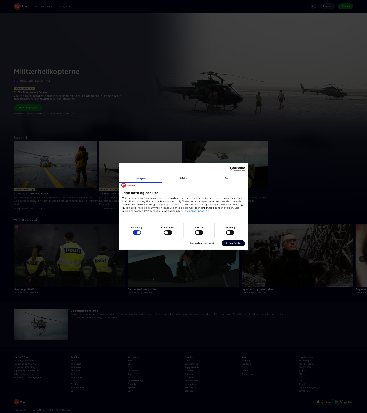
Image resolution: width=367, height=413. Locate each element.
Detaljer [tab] (183, 178)
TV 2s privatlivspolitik (196, 211)
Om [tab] (226, 178)
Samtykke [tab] (140, 178)
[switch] (168, 232)
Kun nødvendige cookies (203, 243)
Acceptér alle (233, 243)
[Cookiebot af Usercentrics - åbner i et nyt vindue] (232, 168)
